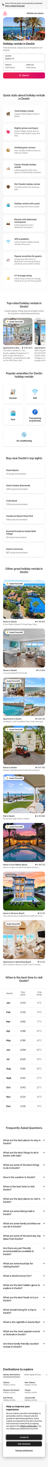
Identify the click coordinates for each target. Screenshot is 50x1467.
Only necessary (24, 1444)
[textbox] (13, 67)
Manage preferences (24, 1450)
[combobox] (24, 58)
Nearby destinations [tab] (11, 1374)
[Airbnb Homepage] (5, 13)
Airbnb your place (35, 13)
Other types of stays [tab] (33, 1374)
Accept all (24, 1437)
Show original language (15, 6)
